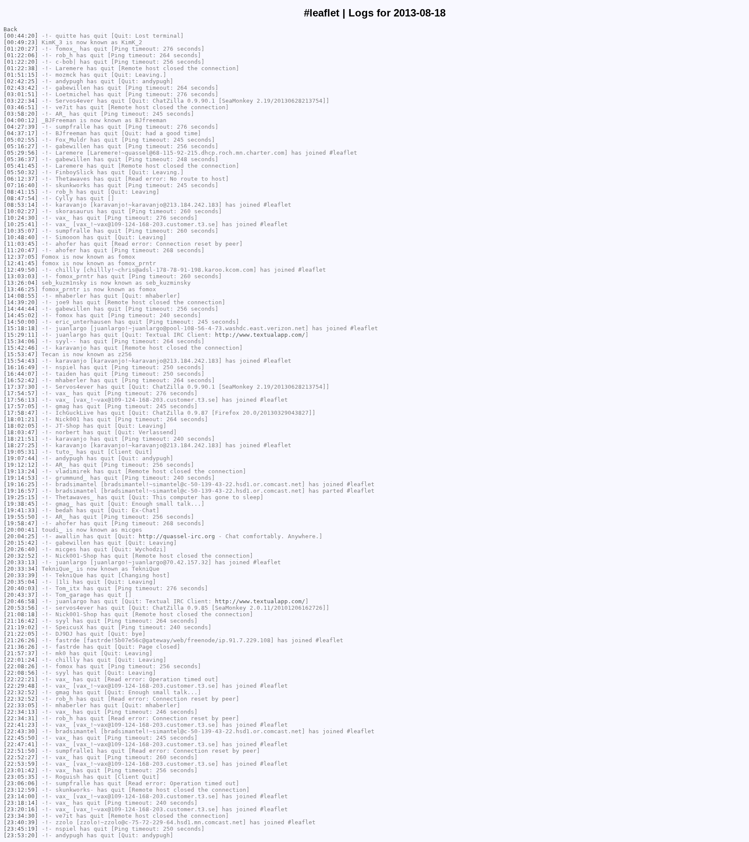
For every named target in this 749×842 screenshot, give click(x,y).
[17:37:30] (20, 387)
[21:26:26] (20, 640)
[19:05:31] (20, 452)
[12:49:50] (20, 270)
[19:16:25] (20, 484)
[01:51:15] (20, 75)
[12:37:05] (20, 257)
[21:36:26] (20, 647)
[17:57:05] (20, 406)
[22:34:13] (20, 712)
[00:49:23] (20, 42)
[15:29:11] (20, 335)
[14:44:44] (20, 309)
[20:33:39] (20, 575)
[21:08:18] (20, 614)
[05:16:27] (20, 146)
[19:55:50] (20, 517)
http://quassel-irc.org (177, 536)
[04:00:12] (20, 120)
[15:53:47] (20, 354)
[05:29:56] (20, 153)
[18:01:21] (20, 419)
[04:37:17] (20, 133)
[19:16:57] (20, 491)
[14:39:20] (20, 302)
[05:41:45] (20, 166)
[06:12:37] (20, 179)
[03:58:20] (20, 114)
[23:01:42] (20, 770)
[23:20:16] (20, 809)
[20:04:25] (20, 536)
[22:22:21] (20, 679)
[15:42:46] (20, 348)
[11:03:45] (20, 244)
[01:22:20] (20, 62)
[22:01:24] (20, 660)
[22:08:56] (20, 673)
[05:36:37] (20, 159)
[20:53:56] (20, 608)
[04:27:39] (20, 127)
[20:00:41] (20, 530)
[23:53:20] (20, 835)
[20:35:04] (20, 582)
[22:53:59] (20, 764)
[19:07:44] (20, 458)
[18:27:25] (20, 445)
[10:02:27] (20, 211)
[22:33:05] (20, 705)
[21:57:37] (20, 653)
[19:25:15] (20, 497)
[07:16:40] (20, 185)
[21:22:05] (20, 634)
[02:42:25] (20, 81)
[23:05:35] (20, 777)
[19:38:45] (20, 504)
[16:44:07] (20, 374)
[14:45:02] (20, 315)
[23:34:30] (20, 816)
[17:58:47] (20, 413)
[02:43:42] (20, 88)
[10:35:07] (20, 231)
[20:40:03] (20, 588)
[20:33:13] (20, 562)
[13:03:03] (20, 276)
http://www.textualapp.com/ (260, 335)
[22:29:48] (20, 686)
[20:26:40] (20, 549)
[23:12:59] (20, 790)
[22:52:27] (20, 757)
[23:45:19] (20, 829)
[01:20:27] (20, 49)
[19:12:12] (20, 465)
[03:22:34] (20, 101)
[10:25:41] (20, 224)
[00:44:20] (20, 36)
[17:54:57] (20, 393)
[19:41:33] (20, 510)
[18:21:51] (20, 439)
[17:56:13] (20, 400)
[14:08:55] (20, 296)
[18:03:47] (20, 432)
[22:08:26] (20, 666)
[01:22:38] (20, 68)
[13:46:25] (20, 289)
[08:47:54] (20, 198)
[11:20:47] (20, 250)
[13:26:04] (20, 283)
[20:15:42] (20, 543)
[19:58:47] (20, 523)
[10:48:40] (20, 237)
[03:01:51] (20, 94)
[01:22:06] (20, 55)
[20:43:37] (20, 595)
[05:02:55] (20, 140)
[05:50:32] (20, 172)
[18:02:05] (20, 426)
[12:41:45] (20, 263)
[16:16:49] (20, 367)
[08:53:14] (20, 205)
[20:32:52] (20, 556)
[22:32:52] (20, 692)
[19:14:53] (20, 478)
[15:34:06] (20, 341)
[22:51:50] (20, 751)
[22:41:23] (20, 725)
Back (10, 29)
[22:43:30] (20, 731)
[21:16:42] (20, 621)
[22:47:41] (20, 744)
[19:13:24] (20, 471)
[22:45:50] (20, 738)
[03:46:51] (20, 107)
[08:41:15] (20, 192)
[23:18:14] (20, 803)
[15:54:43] (20, 361)
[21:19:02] (20, 627)
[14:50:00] (20, 322)
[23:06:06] (20, 783)
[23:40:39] (20, 822)
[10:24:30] (20, 218)
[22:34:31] (20, 718)
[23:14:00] (20, 796)
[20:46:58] (20, 601)
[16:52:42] (20, 380)
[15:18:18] (20, 328)
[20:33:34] (20, 569)
